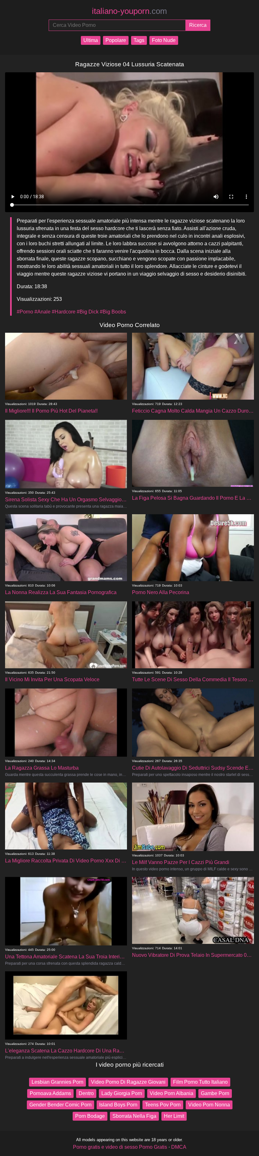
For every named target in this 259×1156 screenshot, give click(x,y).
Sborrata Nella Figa (134, 1116)
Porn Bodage (90, 1116)
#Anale (42, 311)
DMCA (178, 1147)
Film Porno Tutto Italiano (200, 1082)
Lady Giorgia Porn (121, 1093)
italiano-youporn (129, 11)
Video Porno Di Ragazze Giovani (128, 1082)
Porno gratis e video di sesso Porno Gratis (120, 1147)
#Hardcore (63, 311)
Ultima (90, 40)
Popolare (115, 40)
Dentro (86, 1093)
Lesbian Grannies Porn (57, 1082)
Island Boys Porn (118, 1104)
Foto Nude (164, 40)
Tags (139, 40)
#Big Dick (88, 311)
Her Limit (174, 1116)
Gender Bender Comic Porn (60, 1104)
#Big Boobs (113, 311)
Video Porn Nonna (209, 1104)
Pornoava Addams (50, 1093)
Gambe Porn (215, 1093)
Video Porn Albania (171, 1093)
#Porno (25, 311)
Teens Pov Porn (163, 1104)
